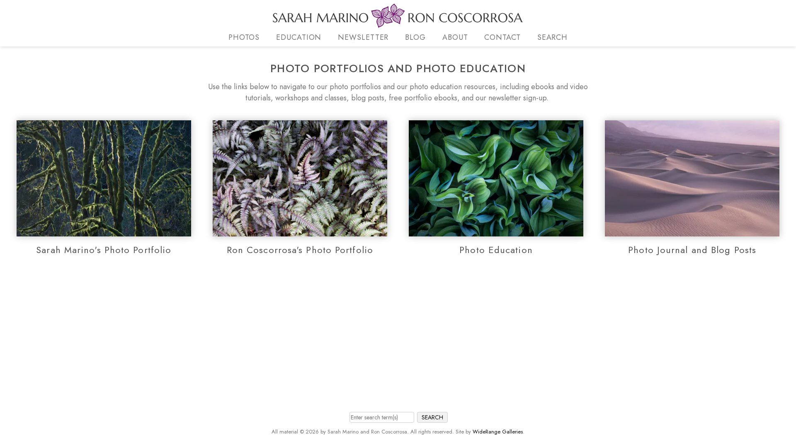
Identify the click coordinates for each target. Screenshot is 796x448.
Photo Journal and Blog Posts (692, 249)
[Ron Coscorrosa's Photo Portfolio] (300, 230)
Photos (244, 37)
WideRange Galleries (498, 432)
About (455, 37)
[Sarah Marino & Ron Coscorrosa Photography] (398, 23)
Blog (415, 37)
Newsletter (363, 37)
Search (552, 37)
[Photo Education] (496, 230)
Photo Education (496, 249)
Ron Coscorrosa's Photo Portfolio (300, 249)
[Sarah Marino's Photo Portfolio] (104, 230)
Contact (502, 37)
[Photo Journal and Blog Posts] (692, 230)
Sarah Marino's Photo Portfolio (103, 249)
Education (298, 37)
